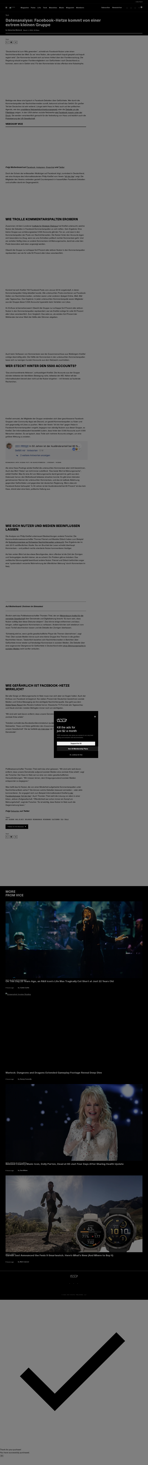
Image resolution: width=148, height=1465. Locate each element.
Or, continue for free (76, 755)
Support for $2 (76, 743)
